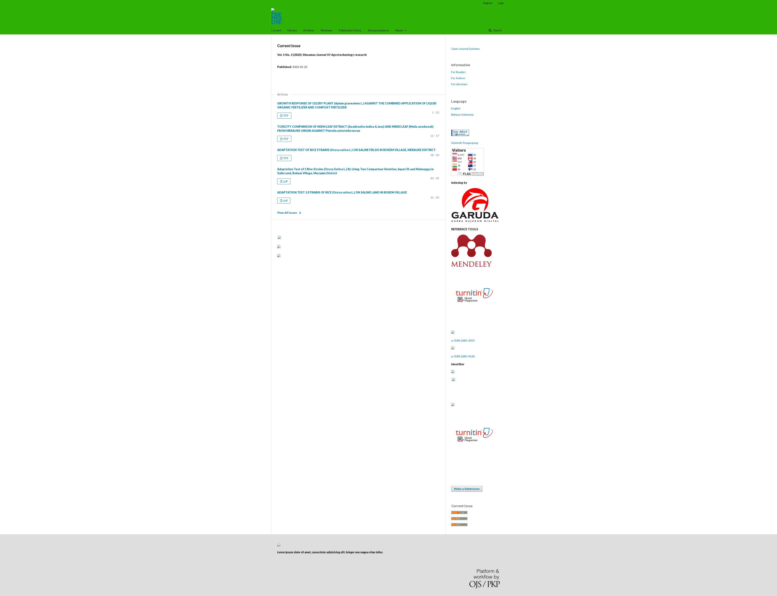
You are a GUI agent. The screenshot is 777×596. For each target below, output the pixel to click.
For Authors (458, 78)
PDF (286, 115)
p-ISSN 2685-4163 (463, 356)
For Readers (458, 72)
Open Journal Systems (465, 48)
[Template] (474, 455)
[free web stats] (460, 135)
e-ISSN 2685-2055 (463, 340)
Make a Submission (467, 488)
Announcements (378, 30)
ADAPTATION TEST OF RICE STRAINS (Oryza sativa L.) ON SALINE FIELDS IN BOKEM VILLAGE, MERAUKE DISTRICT (356, 150)
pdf (285, 181)
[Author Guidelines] (452, 405)
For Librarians (459, 84)
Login (501, 3)
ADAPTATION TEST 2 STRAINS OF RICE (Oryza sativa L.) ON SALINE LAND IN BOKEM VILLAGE (342, 192)
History (292, 30)
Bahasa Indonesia (462, 114)
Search (497, 30)
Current (276, 30)
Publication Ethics (350, 30)
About (399, 30)
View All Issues (287, 212)
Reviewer (326, 30)
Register (488, 3)
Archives (308, 30)
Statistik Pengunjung (464, 142)
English (455, 108)
